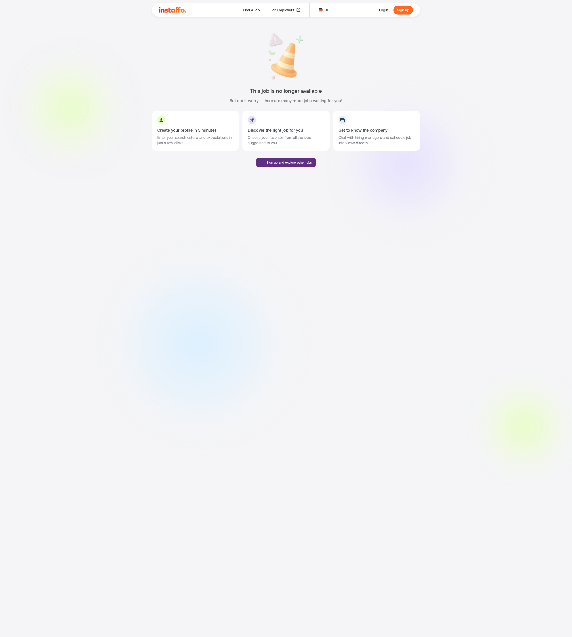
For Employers (282, 10)
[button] (286, 162)
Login (383, 10)
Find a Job (251, 10)
